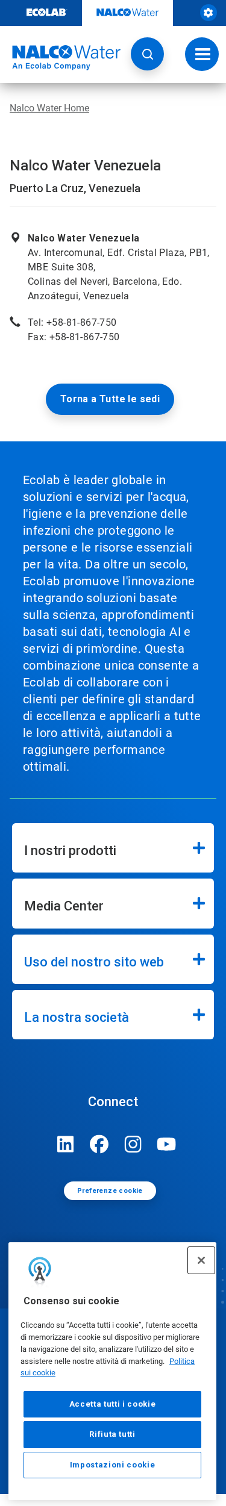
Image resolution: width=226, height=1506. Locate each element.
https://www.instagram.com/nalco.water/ (133, 1144)
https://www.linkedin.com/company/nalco (66, 1144)
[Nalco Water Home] (60, 57)
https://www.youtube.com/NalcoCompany (167, 1144)
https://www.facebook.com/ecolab (99, 1144)
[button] (147, 53)
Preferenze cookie (110, 1191)
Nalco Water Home (49, 108)
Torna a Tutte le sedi (110, 399)
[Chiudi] (201, 1260)
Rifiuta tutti (112, 1434)
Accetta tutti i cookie (112, 1403)
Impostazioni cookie (112, 1464)
